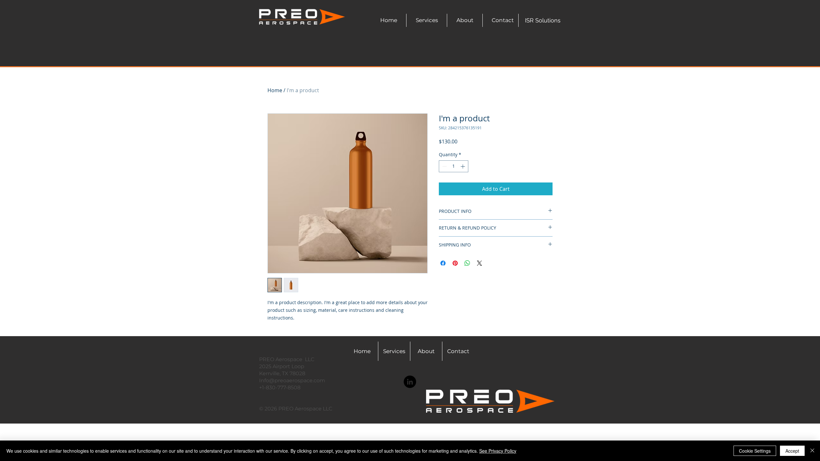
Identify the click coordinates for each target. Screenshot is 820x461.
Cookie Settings (755, 451)
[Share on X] (479, 263)
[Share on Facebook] (443, 263)
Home (274, 90)
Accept (792, 451)
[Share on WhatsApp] (467, 263)
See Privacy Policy (497, 451)
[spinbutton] (453, 166)
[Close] (812, 451)
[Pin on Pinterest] (455, 263)
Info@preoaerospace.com (292, 380)
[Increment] (463, 166)
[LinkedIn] (410, 382)
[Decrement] (444, 166)
